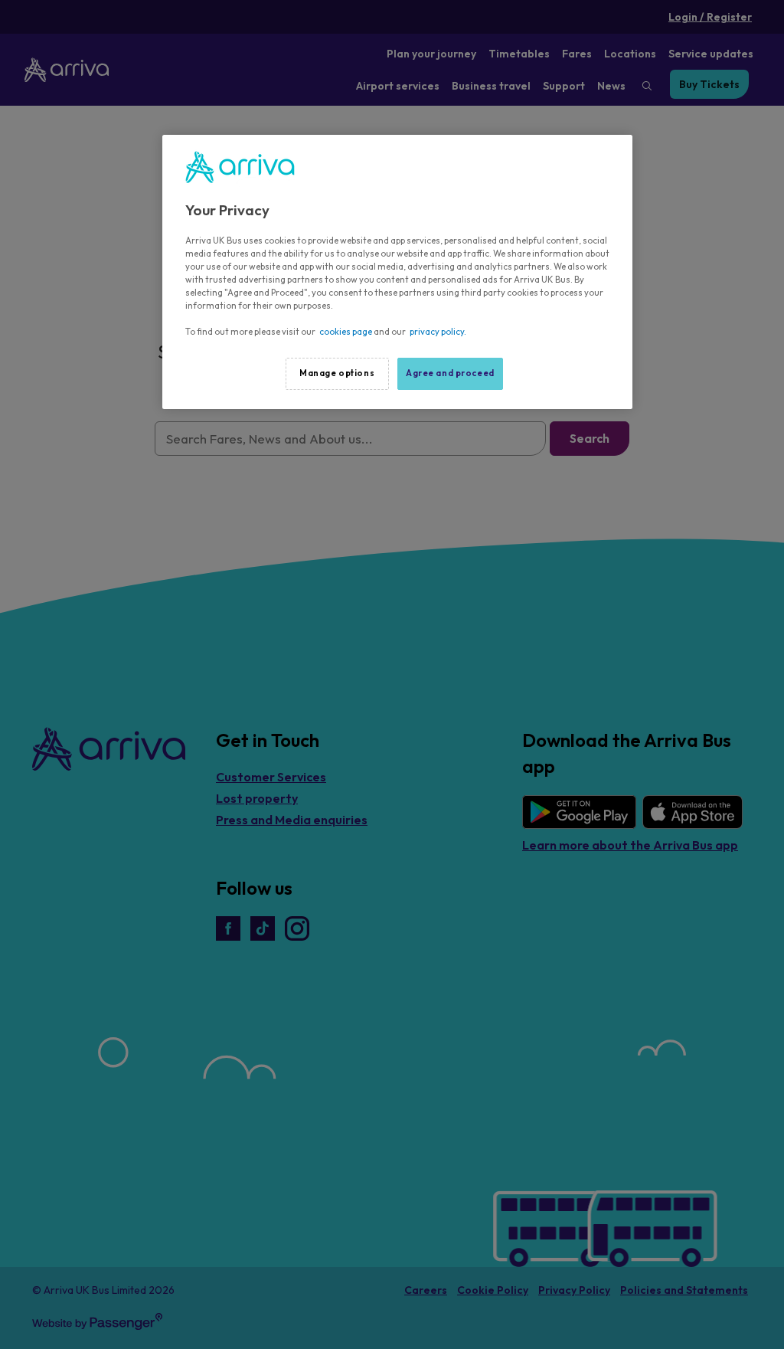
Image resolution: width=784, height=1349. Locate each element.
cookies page (345, 331)
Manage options (336, 373)
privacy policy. (438, 331)
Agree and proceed (450, 373)
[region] (397, 272)
